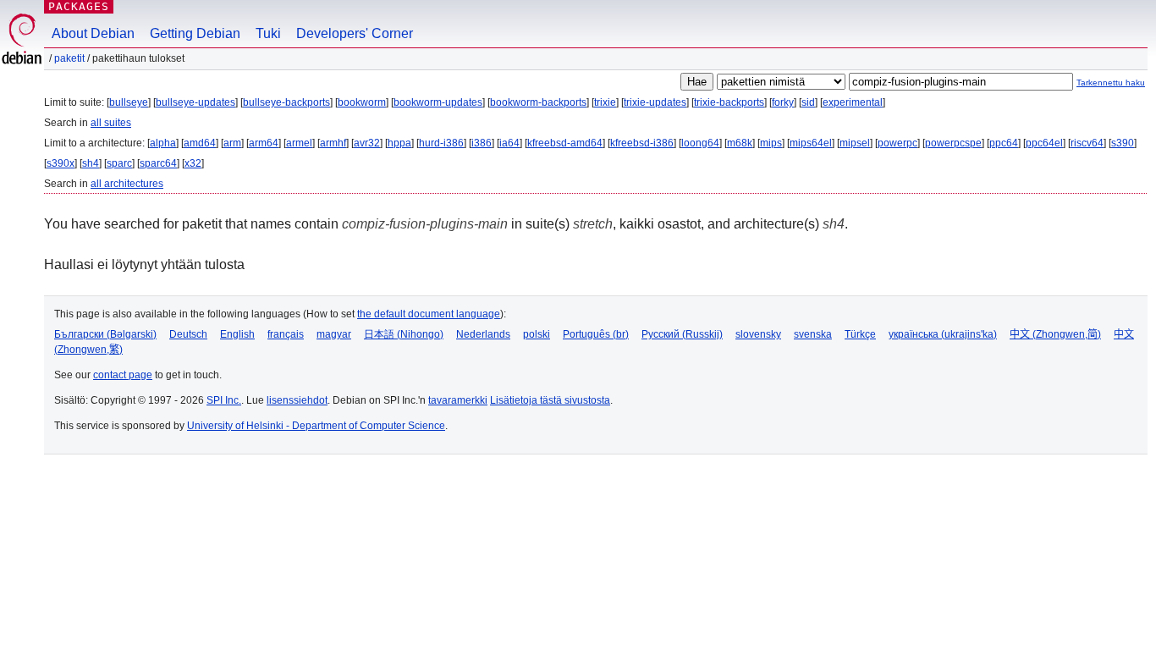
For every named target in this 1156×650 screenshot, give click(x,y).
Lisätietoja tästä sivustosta (550, 400)
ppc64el (1044, 143)
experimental (853, 102)
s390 (1122, 143)
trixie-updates (655, 102)
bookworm (362, 102)
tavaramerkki (457, 400)
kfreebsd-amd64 (565, 143)
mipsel (854, 143)
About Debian (93, 33)
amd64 (200, 143)
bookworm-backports (538, 102)
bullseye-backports (286, 102)
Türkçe (860, 334)
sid (808, 102)
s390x (60, 163)
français (285, 334)
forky (783, 102)
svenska (813, 334)
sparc (119, 163)
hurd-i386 (441, 143)
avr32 (367, 143)
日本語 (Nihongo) (403, 334)
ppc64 (1003, 143)
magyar (334, 334)
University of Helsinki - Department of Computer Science (316, 426)
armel (299, 143)
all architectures (127, 184)
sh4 (90, 163)
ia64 (509, 143)
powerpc (897, 143)
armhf (333, 143)
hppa (399, 143)
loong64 (700, 143)
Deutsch (188, 334)
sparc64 (158, 163)
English (237, 334)
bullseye (128, 102)
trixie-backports (729, 102)
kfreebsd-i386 (642, 143)
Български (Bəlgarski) (105, 334)
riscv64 (1087, 143)
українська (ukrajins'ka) (943, 334)
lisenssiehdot (297, 400)
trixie (605, 102)
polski (536, 334)
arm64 (263, 143)
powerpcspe (953, 143)
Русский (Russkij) (682, 334)
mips (771, 143)
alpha (163, 143)
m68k (739, 143)
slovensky (758, 334)
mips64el (811, 143)
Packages (78, 6)
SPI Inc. (223, 400)
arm (232, 143)
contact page (122, 375)
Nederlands (483, 334)
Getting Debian (195, 33)
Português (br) (596, 334)
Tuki (268, 33)
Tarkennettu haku (1110, 82)
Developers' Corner (354, 33)
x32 (192, 163)
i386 (481, 143)
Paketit (69, 58)
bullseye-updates (195, 102)
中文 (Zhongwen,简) (1055, 334)
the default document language (428, 314)
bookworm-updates (438, 102)
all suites (111, 123)
